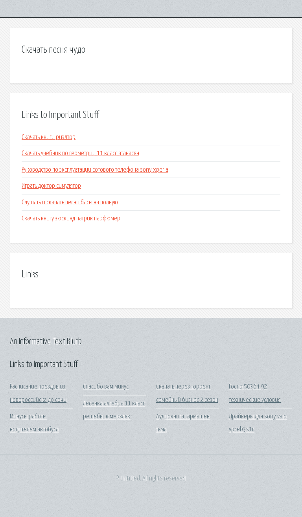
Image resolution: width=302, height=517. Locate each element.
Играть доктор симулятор (51, 186)
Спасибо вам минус (106, 386)
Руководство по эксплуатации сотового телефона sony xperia (95, 170)
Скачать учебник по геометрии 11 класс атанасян (80, 153)
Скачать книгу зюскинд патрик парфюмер (71, 218)
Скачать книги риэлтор (49, 137)
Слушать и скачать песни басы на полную (70, 202)
